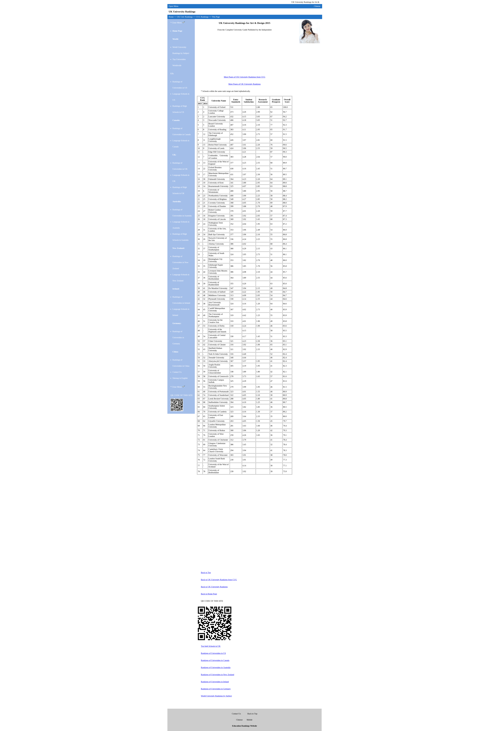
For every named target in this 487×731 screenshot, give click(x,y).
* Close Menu (176, 23)
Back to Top (206, 572)
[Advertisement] (244, 54)
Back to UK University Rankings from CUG (219, 580)
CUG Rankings (202, 17)
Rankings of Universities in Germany (178, 337)
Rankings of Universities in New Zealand (180, 262)
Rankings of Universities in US (213, 653)
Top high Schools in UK (211, 646)
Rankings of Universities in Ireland (215, 682)
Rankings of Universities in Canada (215, 660)
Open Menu (173, 6)
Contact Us (176, 372)
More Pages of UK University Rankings (244, 84)
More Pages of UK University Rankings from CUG (244, 77)
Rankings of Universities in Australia (215, 667)
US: (172, 73)
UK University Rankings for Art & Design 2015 (244, 23)
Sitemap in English (180, 378)
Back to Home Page (209, 594)
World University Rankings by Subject (216, 696)
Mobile (249, 720)
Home (171, 17)
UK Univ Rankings (185, 17)
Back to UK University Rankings (214, 587)
